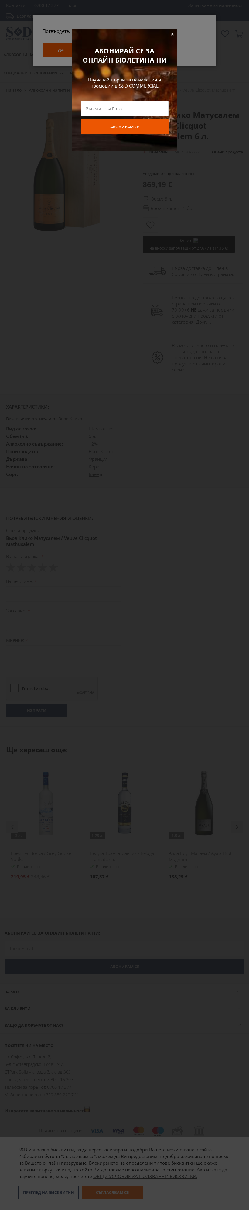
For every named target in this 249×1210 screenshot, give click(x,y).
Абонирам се (124, 126)
